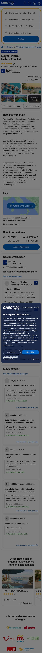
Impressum (35, 359)
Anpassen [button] (11, 352)
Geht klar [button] (30, 352)
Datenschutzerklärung (10, 357)
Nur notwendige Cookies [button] (30, 307)
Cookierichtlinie (8, 359)
